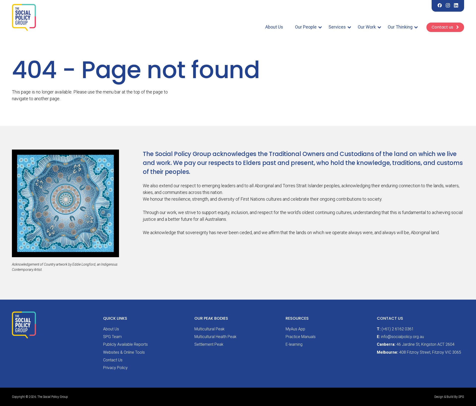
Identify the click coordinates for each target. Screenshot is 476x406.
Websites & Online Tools (124, 352)
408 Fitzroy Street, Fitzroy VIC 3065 (430, 352)
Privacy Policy (115, 367)
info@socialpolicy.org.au (402, 336)
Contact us (443, 27)
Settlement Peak (208, 344)
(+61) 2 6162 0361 (398, 329)
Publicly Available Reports (125, 344)
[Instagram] (448, 5)
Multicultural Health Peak (215, 336)
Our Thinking (400, 27)
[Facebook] (440, 5)
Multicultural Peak (209, 329)
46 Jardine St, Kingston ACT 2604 (425, 344)
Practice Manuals (301, 336)
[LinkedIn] (456, 5)
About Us (274, 27)
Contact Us (112, 360)
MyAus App (295, 329)
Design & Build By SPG (449, 397)
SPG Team (112, 336)
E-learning (294, 344)
